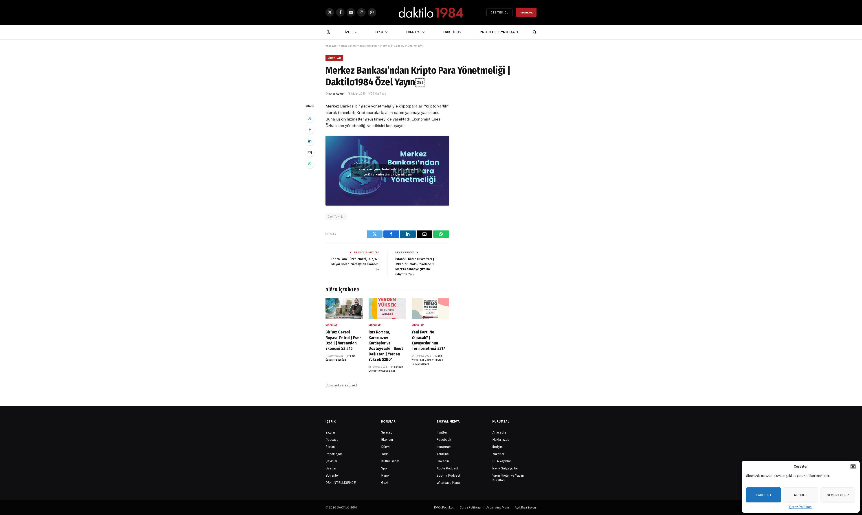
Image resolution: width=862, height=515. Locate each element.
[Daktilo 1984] (431, 12)
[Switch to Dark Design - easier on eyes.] (327, 32)
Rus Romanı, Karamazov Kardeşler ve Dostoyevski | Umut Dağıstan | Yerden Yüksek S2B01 (386, 346)
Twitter (442, 432)
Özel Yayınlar (336, 216)
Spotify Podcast (448, 475)
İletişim (497, 447)
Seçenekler (838, 495)
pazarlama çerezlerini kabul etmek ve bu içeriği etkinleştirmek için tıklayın (387, 171)
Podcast (331, 439)
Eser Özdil (341, 359)
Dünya (385, 447)
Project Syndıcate (499, 32)
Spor (384, 468)
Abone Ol (526, 12)
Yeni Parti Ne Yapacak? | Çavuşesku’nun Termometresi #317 (428, 340)
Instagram (444, 447)
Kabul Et (763, 495)
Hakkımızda (500, 439)
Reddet (801, 495)
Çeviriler (331, 461)
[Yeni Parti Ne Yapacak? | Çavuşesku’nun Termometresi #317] (430, 308)
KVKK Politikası (444, 507)
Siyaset (386, 432)
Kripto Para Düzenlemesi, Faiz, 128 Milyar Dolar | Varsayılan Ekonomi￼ (355, 264)
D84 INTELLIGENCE (340, 482)
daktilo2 (452, 32)
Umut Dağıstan (387, 370)
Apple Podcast (447, 468)
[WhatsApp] (309, 163)
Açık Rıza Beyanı (526, 507)
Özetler (330, 468)
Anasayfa (330, 45)
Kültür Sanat (390, 461)
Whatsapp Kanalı (449, 482)
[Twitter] (309, 118)
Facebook (444, 439)
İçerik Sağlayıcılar (505, 468)
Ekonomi (387, 439)
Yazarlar (498, 454)
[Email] (309, 152)
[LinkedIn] (309, 140)
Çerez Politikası (800, 507)
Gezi (384, 482)
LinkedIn (443, 461)
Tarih (385, 454)
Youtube (443, 454)
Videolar (334, 57)
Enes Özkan (336, 93)
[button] (853, 466)
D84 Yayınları (502, 461)
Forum (330, 447)
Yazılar (330, 432)
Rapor (385, 475)
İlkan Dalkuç (426, 359)
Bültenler (332, 475)
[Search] (534, 32)
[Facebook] (309, 129)
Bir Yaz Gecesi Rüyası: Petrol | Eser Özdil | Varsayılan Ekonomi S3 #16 (343, 340)
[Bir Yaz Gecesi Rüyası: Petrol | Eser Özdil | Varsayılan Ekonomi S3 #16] (344, 308)
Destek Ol (499, 12)
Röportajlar (333, 454)
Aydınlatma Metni (498, 507)
